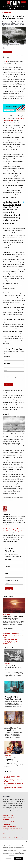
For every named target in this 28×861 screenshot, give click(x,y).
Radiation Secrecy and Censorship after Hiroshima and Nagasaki (13, 530)
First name (7, 356)
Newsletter (23, 2)
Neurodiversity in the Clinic (10, 639)
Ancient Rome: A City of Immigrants (12, 633)
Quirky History (8, 695)
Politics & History (6, 12)
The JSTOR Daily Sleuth (9, 826)
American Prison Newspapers (11, 831)
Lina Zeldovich (7, 437)
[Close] (26, 841)
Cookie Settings (9, 858)
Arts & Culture (6, 614)
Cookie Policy (12, 855)
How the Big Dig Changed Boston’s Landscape (12, 642)
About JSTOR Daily (8, 815)
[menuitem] (23, 2)
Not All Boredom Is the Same (11, 774)
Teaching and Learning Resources (12, 829)
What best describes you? (11, 377)
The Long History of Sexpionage (12, 758)
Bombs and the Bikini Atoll (13, 434)
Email (6, 370)
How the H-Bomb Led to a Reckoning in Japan (13, 618)
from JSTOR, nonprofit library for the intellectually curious (14, 8)
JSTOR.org (5, 838)
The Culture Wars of (13, 636)
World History (8, 663)
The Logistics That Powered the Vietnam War (13, 668)
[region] (14, 850)
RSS (4, 833)
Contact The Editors (8, 817)
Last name (7, 363)
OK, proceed (18, 858)
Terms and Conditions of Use (15, 838)
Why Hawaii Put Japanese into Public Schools (13, 780)
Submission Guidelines (9, 822)
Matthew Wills (8, 55)
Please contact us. (7, 500)
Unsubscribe (6, 824)
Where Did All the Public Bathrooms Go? (13, 631)
